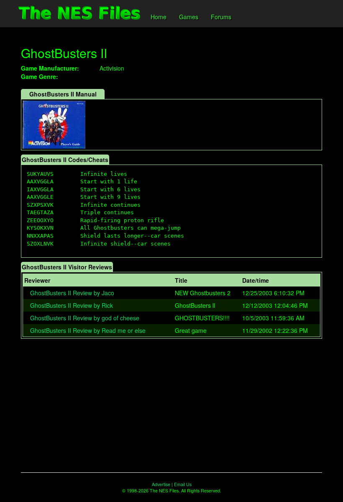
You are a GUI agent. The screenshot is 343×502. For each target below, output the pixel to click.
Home (158, 17)
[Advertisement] (171, 405)
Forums (221, 17)
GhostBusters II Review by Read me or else (88, 330)
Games (188, 17)
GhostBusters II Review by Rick (71, 305)
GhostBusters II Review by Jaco (72, 293)
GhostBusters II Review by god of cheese (84, 318)
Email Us (183, 484)
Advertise (161, 484)
